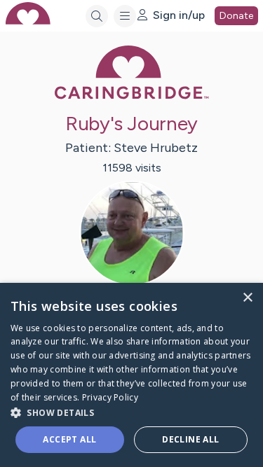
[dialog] (131, 375)
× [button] (247, 298)
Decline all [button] (190, 439)
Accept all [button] (69, 439)
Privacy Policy (110, 397)
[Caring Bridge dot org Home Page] (132, 96)
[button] (131, 412)
